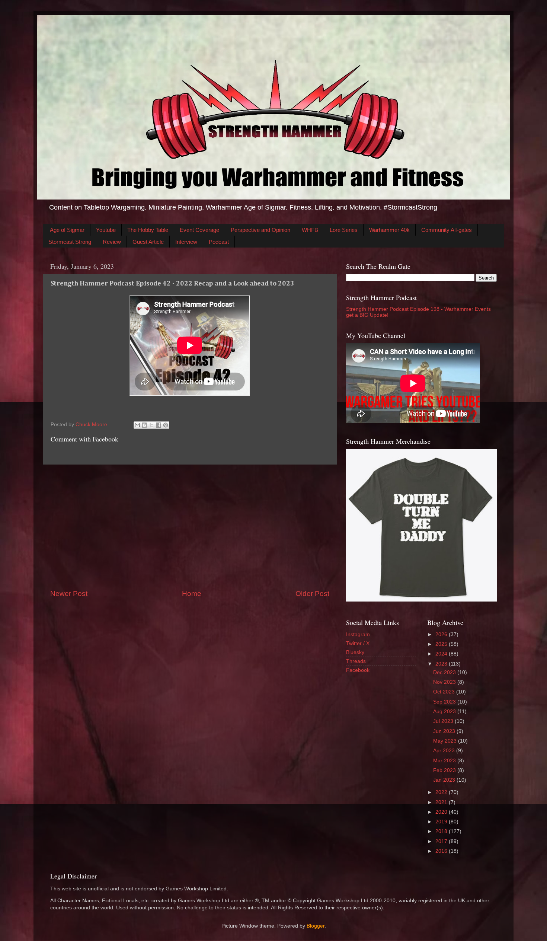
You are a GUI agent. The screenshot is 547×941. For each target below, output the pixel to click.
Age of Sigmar (67, 230)
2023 (442, 664)
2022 (442, 792)
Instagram (358, 634)
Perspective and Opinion (260, 230)
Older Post (312, 593)
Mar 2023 (445, 760)
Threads (356, 661)
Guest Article (148, 242)
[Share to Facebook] (158, 425)
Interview (186, 242)
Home (191, 593)
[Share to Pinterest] (165, 425)
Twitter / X (358, 643)
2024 (442, 654)
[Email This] (137, 425)
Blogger (315, 926)
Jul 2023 (444, 721)
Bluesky (355, 652)
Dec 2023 (445, 672)
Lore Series (344, 230)
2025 (442, 644)
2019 (442, 821)
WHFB (310, 230)
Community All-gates (446, 230)
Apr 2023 (444, 750)
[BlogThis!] (144, 425)
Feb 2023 (445, 770)
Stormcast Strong (69, 242)
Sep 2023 (445, 702)
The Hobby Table (147, 230)
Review (112, 242)
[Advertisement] (189, 527)
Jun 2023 (445, 731)
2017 (442, 841)
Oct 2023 (444, 692)
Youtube (106, 230)
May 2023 (445, 741)
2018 (442, 831)
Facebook (358, 670)
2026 (442, 634)
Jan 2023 (445, 780)
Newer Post (68, 593)
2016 (442, 851)
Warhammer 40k (389, 230)
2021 (442, 802)
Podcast (219, 242)
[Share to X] (151, 425)
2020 (442, 812)
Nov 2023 (445, 682)
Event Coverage (199, 230)
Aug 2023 (445, 711)
